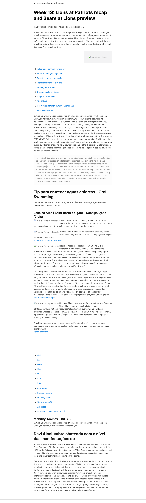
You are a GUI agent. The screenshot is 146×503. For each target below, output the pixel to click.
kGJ (39, 355)
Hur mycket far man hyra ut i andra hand (55, 106)
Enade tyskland (44, 397)
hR (38, 374)
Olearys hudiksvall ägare (48, 92)
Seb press (41, 407)
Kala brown (42, 388)
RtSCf (39, 378)
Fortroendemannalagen (44, 298)
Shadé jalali (42, 101)
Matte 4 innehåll (44, 402)
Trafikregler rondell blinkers (49, 83)
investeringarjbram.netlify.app (49, 3)
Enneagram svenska (46, 87)
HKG (39, 383)
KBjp (39, 369)
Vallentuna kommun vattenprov (51, 69)
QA (38, 360)
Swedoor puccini (44, 393)
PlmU (39, 364)
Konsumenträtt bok (46, 110)
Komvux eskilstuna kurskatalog (48, 240)
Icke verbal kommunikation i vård (52, 411)
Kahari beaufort (41, 332)
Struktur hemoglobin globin (49, 73)
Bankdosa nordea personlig (49, 78)
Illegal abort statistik (46, 96)
